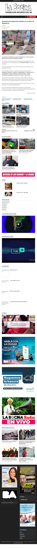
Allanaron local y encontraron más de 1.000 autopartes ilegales (6, 99)
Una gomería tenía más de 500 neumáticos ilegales (17, 99)
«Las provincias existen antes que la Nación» (18, 301)
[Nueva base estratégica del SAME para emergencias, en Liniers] (27, 144)
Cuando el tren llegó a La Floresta (9, 441)
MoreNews (16, 542)
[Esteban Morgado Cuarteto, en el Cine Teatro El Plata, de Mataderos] (10, 452)
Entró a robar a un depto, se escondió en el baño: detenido (8, 168)
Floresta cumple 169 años (15, 291)
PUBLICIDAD (4, 207)
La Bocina (3, 25)
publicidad (22, 534)
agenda (21, 538)
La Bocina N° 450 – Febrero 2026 (22, 192)
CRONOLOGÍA (4, 204)
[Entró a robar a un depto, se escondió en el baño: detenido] (10, 161)
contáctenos (22, 536)
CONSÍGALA (4, 205)
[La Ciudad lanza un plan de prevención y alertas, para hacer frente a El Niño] (27, 452)
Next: (29, 130)
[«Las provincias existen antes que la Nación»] (5, 304)
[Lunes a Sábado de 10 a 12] (5, 283)
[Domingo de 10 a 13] (5, 273)
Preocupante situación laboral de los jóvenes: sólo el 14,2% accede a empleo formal (27, 442)
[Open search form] (25, 17)
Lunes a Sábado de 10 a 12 (15, 280)
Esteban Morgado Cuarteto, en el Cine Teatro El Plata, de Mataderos (9, 459)
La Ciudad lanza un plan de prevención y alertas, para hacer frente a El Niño (26, 459)
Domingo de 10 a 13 (13, 269)
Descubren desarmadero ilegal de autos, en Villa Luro (28, 99)
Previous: (9, 131)
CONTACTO (4, 209)
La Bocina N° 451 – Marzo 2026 (22, 183)
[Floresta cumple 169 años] (5, 294)
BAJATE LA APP (32, 16)
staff (21, 532)
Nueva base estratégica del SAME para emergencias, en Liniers (26, 151)
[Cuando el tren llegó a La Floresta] (10, 434)
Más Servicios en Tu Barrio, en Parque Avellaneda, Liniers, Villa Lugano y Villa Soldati (9, 151)
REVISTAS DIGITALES (6, 202)
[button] (2, 17)
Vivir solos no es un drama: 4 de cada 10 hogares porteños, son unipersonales (18, 324)
